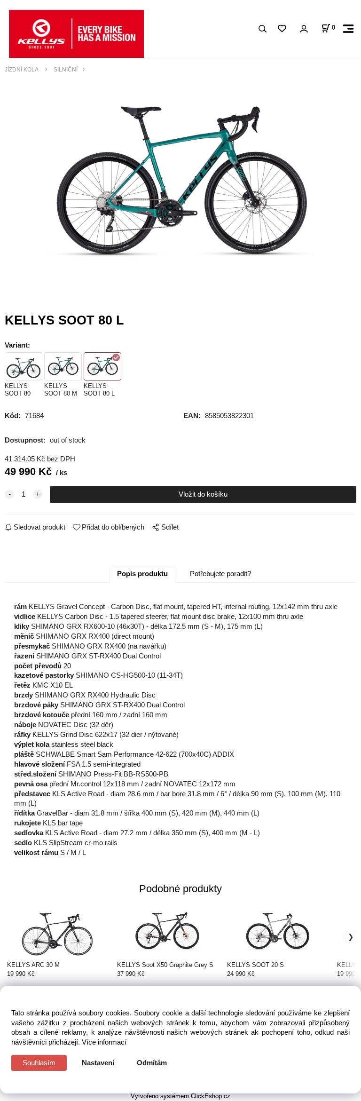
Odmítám (152, 1063)
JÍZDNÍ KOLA (22, 69)
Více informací (104, 1042)
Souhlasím (39, 1063)
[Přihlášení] (303, 29)
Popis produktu (142, 574)
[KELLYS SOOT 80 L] (180, 183)
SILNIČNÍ (65, 69)
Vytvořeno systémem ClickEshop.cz (180, 1096)
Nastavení (98, 1063)
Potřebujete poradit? (220, 574)
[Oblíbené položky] (281, 29)
